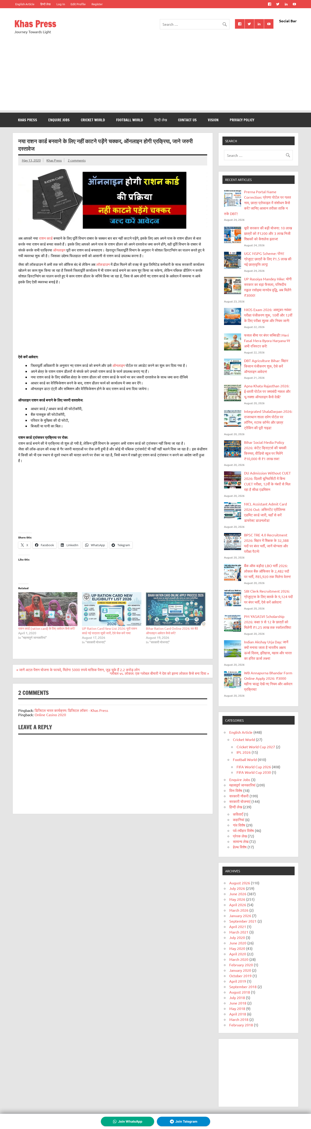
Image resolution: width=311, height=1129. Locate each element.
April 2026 (237, 904)
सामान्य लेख (240, 841)
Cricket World (93, 119)
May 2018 (237, 1008)
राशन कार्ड (46, 238)
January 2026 (240, 915)
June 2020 (237, 943)
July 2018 (237, 997)
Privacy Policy (242, 119)
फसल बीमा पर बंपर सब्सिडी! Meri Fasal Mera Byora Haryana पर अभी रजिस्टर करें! (267, 340)
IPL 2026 (244, 752)
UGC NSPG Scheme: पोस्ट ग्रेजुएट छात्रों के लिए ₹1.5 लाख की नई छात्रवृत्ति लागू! (267, 258)
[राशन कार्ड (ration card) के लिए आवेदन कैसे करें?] (48, 609)
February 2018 (241, 1024)
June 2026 (237, 893)
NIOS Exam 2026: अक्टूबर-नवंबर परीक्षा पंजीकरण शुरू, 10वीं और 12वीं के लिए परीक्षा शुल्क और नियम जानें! (268, 315)
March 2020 (238, 959)
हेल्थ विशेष (240, 847)
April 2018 (237, 1014)
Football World (129, 119)
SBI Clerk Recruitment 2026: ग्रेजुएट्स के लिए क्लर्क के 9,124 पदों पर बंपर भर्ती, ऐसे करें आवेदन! (268, 596)
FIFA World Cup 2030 (254, 772)
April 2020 (237, 953)
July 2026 (237, 888)
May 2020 (237, 948)
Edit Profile (78, 4)
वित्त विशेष (235, 790)
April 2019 (237, 981)
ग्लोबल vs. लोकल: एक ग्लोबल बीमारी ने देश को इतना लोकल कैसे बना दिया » (159, 673)
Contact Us (187, 119)
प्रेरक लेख (240, 836)
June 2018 (237, 1003)
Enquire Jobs (59, 119)
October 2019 (240, 975)
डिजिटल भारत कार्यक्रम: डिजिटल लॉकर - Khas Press (71, 710)
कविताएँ (238, 814)
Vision (213, 119)
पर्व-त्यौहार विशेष (243, 830)
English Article (24, 4)
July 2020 (237, 937)
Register (97, 4)
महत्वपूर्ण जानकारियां (242, 785)
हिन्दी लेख (45, 4)
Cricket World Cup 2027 (256, 746)
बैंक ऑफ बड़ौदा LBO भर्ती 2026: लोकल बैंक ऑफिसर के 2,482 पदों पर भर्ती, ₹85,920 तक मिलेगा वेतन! (267, 571)
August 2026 (239, 882)
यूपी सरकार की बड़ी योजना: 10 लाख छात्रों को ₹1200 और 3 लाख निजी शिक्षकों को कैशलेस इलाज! (268, 233)
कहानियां (238, 819)
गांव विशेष (239, 825)
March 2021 (238, 932)
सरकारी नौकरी (239, 796)
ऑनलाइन (59, 250)
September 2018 (243, 986)
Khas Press (35, 23)
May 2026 (237, 899)
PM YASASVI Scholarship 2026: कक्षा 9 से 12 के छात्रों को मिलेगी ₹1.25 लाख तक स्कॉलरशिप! (267, 621)
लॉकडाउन (103, 264)
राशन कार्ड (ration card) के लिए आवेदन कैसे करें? (46, 628)
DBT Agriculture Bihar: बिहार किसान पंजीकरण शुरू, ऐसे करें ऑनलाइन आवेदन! (266, 366)
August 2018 (239, 992)
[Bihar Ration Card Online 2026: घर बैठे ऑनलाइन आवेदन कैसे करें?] (175, 609)
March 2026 (238, 910)
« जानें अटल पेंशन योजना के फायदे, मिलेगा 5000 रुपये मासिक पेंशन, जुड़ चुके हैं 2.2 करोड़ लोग (78, 669)
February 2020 (241, 964)
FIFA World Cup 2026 (254, 766)
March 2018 (238, 1019)
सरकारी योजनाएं (239, 801)
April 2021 (237, 926)
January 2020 (240, 970)
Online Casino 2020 (50, 714)
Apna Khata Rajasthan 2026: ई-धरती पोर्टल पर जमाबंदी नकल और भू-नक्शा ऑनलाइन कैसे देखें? (267, 391)
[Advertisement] (155, 78)
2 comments (77, 160)
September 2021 (243, 921)
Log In (60, 4)
